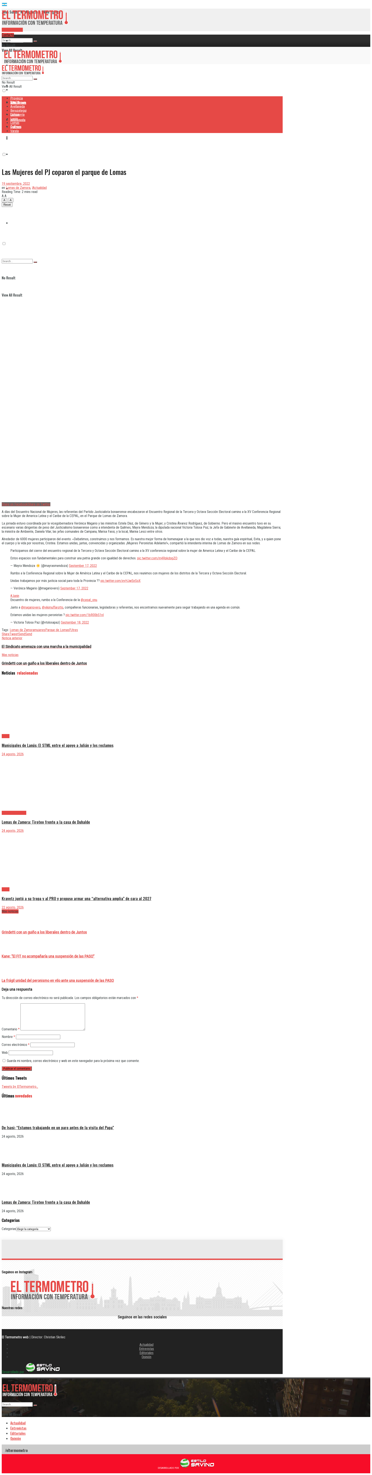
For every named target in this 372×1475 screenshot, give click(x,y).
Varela (14, 131)
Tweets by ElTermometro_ (20, 1087)
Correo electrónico (15, 1045)
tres (75, 630)
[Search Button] (35, 41)
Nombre (8, 1037)
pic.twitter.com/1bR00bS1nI (85, 615)
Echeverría (17, 154)
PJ (71, 630)
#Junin (14, 596)
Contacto (8, 35)
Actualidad (146, 1345)
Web (5, 1053)
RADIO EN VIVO (12, 30)
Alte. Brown (18, 102)
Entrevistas (146, 1349)
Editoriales (146, 1353)
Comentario (11, 1029)
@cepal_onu (89, 600)
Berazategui (19, 137)
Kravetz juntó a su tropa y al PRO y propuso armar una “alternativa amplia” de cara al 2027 (76, 898)
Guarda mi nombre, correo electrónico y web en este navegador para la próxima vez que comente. (73, 1061)
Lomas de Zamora (18, 188)
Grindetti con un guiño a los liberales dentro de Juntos (44, 932)
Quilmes (16, 205)
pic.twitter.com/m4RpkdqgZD (157, 558)
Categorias (9, 1229)
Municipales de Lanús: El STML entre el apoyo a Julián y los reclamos (57, 745)
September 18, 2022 (75, 622)
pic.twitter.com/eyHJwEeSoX (121, 581)
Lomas (14, 123)
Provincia (16, 40)
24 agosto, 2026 (13, 754)
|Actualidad (39, 188)
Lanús (14, 119)
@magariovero (30, 607)
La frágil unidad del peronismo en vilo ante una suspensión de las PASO (58, 980)
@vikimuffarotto (52, 607)
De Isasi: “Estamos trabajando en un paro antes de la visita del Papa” (58, 1127)
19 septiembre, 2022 (16, 184)
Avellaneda (17, 106)
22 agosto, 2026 (13, 907)
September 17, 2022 (83, 566)
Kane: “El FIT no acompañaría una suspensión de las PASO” (48, 956)
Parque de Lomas (57, 630)
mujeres (39, 630)
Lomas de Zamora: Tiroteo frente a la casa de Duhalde (46, 822)
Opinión (146, 1357)
